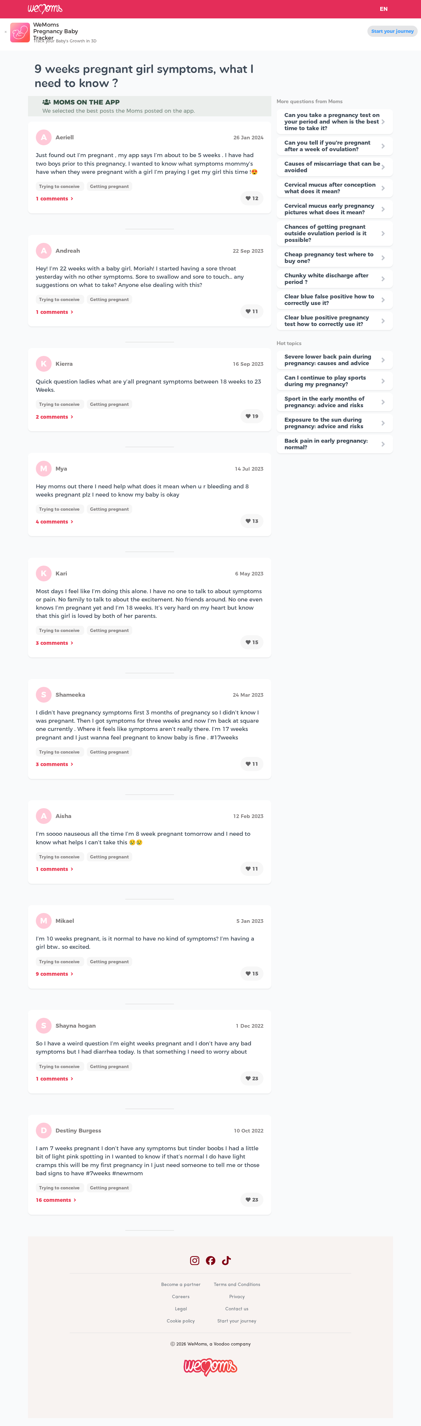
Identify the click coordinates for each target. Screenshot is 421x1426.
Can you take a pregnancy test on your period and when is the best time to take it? (332, 121)
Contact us (236, 1309)
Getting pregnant (109, 186)
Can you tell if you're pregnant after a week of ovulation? (327, 145)
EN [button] (384, 9)
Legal (181, 1309)
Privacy (237, 1297)
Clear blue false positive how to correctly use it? (329, 299)
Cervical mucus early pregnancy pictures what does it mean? (329, 209)
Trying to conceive (60, 186)
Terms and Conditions (237, 1284)
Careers (180, 1297)
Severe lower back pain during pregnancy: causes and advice (328, 359)
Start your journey (392, 31)
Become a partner (181, 1284)
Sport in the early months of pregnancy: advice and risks (324, 402)
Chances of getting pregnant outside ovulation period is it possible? (325, 233)
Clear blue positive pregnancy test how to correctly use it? (327, 320)
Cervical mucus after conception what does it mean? (330, 188)
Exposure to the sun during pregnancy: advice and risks (324, 423)
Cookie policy (181, 1321)
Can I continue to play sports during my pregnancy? (325, 380)
